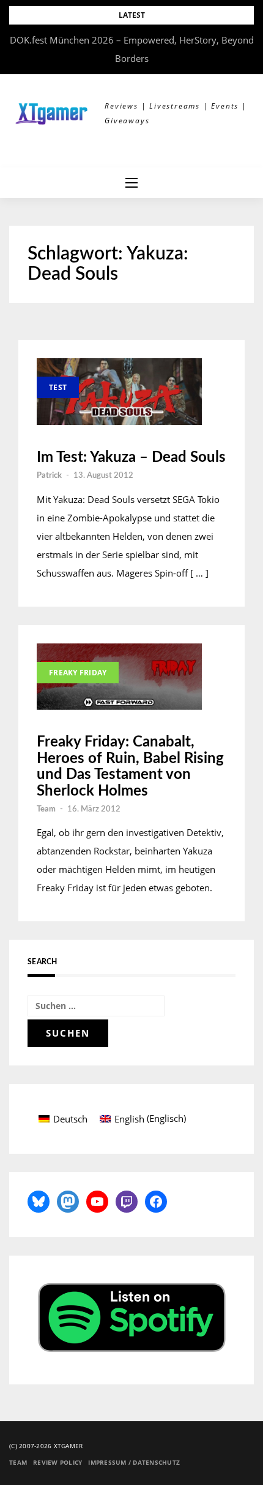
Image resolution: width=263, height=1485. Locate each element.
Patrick (49, 476)
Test (58, 387)
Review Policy (57, 1462)
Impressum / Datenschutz (134, 1462)
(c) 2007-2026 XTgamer (46, 1445)
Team (46, 809)
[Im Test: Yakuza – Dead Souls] (119, 391)
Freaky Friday (77, 672)
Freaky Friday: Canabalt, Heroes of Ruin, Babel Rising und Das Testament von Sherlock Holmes (130, 766)
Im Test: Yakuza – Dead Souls (131, 457)
